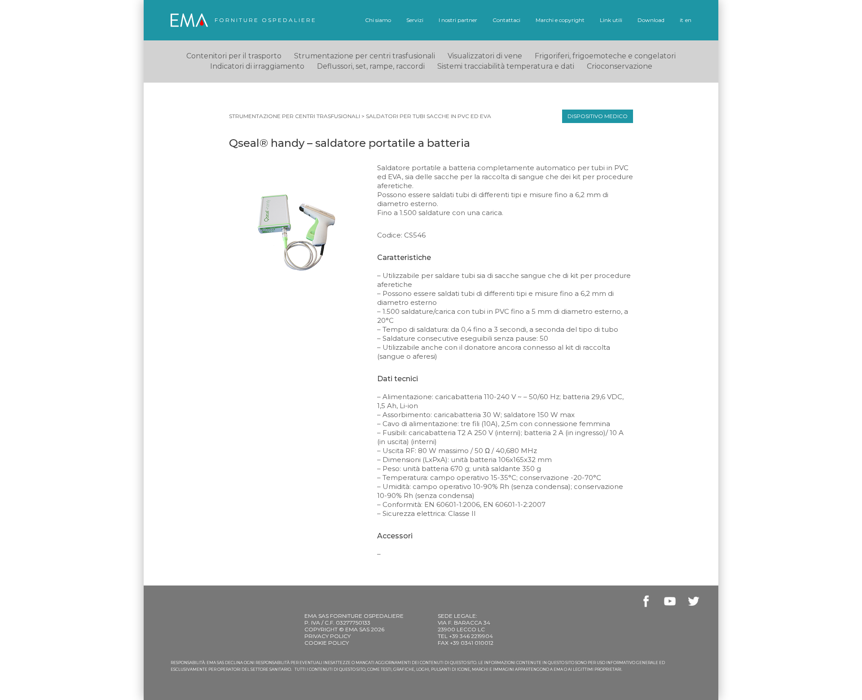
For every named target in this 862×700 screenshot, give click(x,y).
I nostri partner (458, 20)
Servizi (414, 20)
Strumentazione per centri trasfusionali (294, 116)
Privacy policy (327, 636)
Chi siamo (378, 20)
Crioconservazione (619, 66)
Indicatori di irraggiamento (257, 66)
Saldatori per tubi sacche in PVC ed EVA (428, 116)
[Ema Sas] (189, 20)
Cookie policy (326, 642)
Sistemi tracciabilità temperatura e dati (505, 66)
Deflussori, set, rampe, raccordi (371, 66)
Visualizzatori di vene (485, 56)
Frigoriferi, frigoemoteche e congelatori (605, 56)
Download (651, 20)
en (688, 20)
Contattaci (506, 20)
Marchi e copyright (560, 20)
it (681, 20)
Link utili (611, 20)
